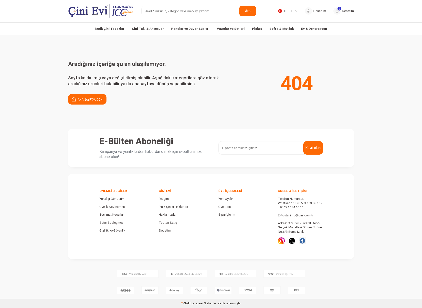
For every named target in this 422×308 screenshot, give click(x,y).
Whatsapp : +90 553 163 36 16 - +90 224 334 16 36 (300, 205)
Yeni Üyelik (225, 199)
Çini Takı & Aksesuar (148, 29)
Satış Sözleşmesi (111, 222)
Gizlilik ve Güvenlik (112, 230)
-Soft (186, 303)
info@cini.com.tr (301, 215)
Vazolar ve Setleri (231, 29)
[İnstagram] (281, 240)
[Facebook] (302, 240)
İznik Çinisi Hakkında (173, 207)
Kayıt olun (313, 148)
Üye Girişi (225, 207)
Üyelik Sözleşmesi (112, 207)
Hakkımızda (167, 214)
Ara (248, 11)
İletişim (164, 199)
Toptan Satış (168, 222)
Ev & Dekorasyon (314, 29)
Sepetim (165, 230)
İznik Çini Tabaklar (110, 29)
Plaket (257, 29)
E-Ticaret (197, 303)
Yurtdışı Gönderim (112, 199)
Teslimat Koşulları (112, 214)
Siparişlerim (226, 214)
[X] (291, 240)
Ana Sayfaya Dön (90, 99)
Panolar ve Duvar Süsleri (190, 29)
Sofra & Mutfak (281, 29)
